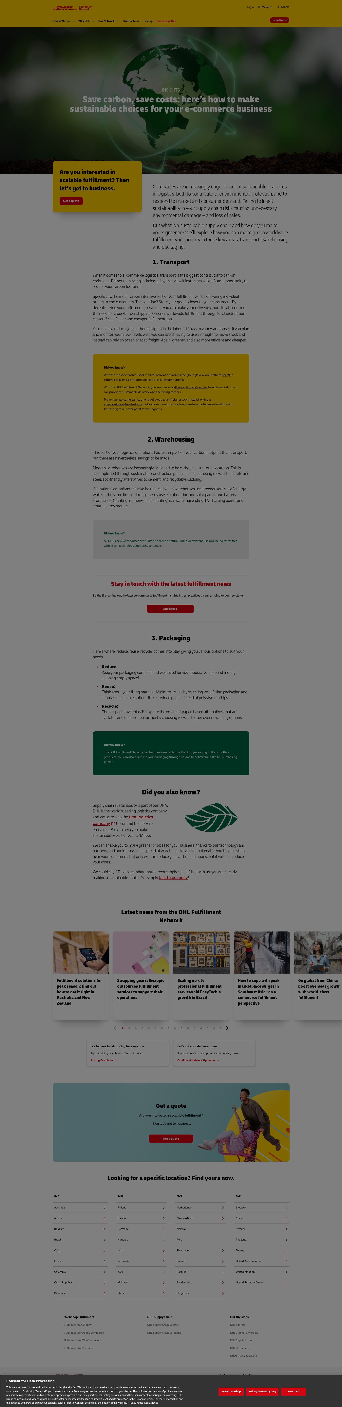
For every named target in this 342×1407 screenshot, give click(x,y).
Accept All (293, 1391)
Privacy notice (135, 1402)
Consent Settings (231, 1391)
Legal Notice (151, 1402)
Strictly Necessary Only (262, 1391)
